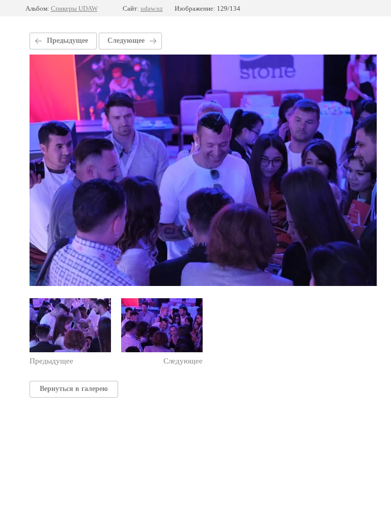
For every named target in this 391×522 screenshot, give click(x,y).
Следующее (126, 40)
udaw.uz (152, 8)
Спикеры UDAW (74, 8)
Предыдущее (67, 40)
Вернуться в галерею (74, 389)
